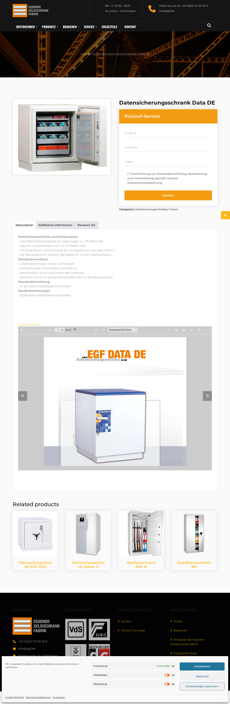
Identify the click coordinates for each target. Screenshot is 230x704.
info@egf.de (26, 648)
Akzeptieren (202, 666)
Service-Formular (133, 630)
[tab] (24, 225)
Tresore (173, 209)
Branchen (181, 630)
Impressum (58, 697)
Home (85, 54)
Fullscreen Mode (28, 324)
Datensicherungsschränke (151, 209)
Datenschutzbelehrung (38, 697)
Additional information (55, 225)
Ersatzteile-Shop (185, 653)
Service (126, 621)
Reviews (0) (86, 225)
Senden (168, 195)
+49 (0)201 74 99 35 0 (33, 641)
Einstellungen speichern (202, 686)
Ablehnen (202, 676)
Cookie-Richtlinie (14, 697)
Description (24, 225)
